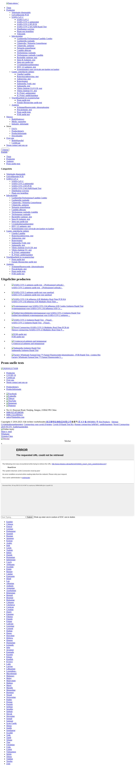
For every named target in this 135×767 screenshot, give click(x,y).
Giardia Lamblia (23, 74)
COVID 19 (11, 375)
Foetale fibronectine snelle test (29, 102)
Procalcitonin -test (24, 110)
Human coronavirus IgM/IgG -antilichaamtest (93, 424)
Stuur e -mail (6, 431)
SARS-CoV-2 (17, 17)
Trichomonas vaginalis (26, 53)
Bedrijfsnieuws (18, 119)
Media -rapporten (19, 121)
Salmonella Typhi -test (26, 83)
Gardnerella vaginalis (26, 41)
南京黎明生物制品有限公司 (58, 422)
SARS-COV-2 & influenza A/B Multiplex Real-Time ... (35, 302)
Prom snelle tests (24, 112)
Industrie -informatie (20, 124)
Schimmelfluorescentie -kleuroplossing (33, 107)
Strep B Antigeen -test (26, 60)
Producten (10, 10)
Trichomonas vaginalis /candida (30, 55)
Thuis (8, 8)
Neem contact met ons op (16, 145)
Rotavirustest (22, 81)
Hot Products (104, 422)
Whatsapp (5, 434)
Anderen (15, 105)
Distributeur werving (25, 29)
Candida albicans (24, 50)
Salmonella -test (23, 86)
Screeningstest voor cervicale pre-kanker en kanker (38, 69)
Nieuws (9, 117)
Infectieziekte (17, 36)
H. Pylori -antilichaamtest (27, 95)
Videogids (21, 34)
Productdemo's (18, 131)
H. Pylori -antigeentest (26, 93)
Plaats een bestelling (25, 31)
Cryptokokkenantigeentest (28, 64)
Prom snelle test (23, 100)
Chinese (5, 150)
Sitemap (115, 422)
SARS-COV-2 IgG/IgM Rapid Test (32, 27)
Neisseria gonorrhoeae (26, 48)
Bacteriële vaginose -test (27, 57)
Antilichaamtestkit (20, 427)
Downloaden (17, 136)
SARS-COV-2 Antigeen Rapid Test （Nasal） (31, 323)
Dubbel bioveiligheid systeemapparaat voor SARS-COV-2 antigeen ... (41, 315)
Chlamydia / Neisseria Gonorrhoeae (32, 43)
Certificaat (16, 143)
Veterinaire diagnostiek (21, 12)
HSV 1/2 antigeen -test (26, 67)
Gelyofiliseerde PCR (20, 15)
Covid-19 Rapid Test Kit (63, 424)
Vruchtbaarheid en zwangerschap (25, 98)
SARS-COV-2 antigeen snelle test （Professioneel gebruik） (37, 288)
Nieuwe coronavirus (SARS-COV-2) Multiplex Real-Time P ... (38, 330)
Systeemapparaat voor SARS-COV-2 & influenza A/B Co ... (37, 308)
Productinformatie (19, 133)
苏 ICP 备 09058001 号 (88, 422)
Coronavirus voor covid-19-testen (38, 424)
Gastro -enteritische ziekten (23, 72)
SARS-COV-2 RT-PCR (27, 24)
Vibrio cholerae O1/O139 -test (29, 88)
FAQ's (14, 129)
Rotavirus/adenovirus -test (27, 76)
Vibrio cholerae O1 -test (27, 91)
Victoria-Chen (7, 436)
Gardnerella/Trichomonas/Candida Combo (34, 38)
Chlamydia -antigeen (25, 46)
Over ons (10, 138)
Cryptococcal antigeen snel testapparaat (28, 343)
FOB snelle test (23, 114)
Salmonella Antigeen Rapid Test (25, 350)
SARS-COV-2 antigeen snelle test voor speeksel (32, 295)
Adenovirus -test (24, 79)
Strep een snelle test (25, 62)
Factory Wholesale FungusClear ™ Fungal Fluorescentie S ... (37, 357)
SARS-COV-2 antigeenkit (28, 22)
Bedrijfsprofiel (18, 140)
